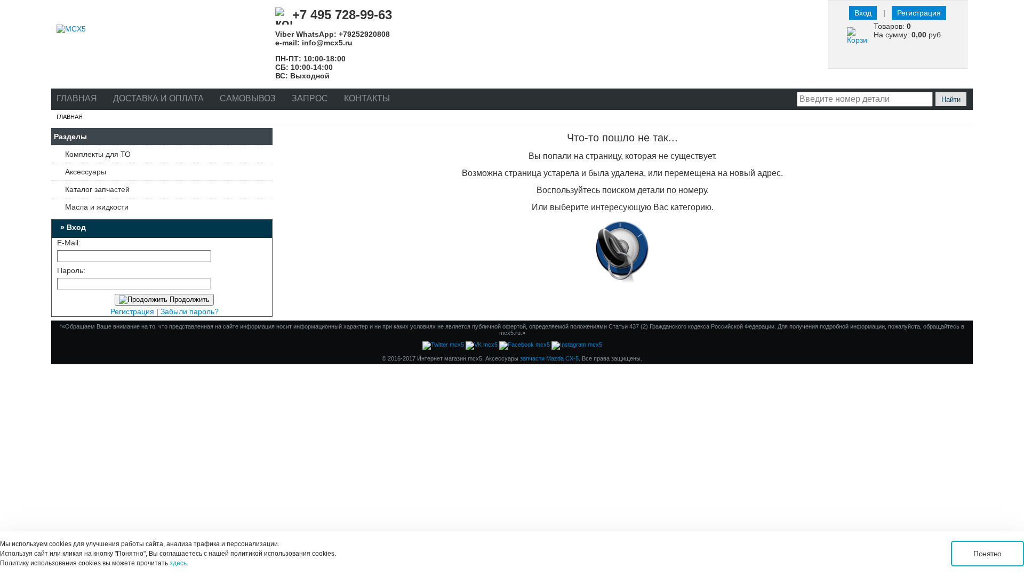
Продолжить (188, 299)
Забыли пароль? (190, 311)
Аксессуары (85, 171)
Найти (951, 99)
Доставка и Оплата (158, 98)
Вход (862, 13)
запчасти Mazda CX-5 (549, 358)
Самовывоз (248, 98)
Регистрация (919, 13)
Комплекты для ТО (98, 154)
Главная (77, 98)
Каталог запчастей (97, 189)
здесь (178, 563)
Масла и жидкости (97, 207)
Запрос (310, 98)
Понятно (987, 553)
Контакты (367, 98)
